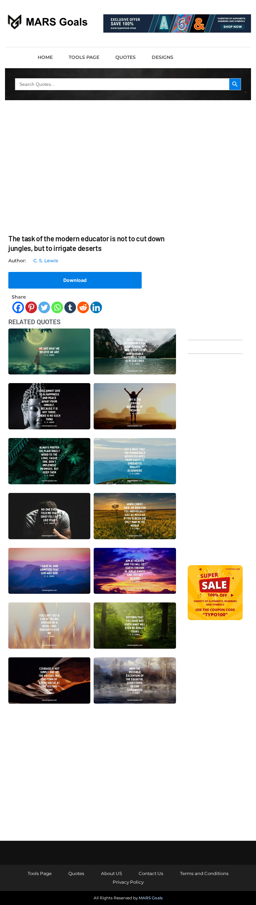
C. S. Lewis (45, 261)
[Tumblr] (70, 307)
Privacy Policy (128, 882)
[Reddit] (83, 307)
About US (111, 873)
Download (75, 280)
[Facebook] (18, 307)
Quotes (125, 57)
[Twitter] (44, 307)
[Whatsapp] (57, 307)
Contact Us (151, 873)
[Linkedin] (96, 307)
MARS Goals (151, 897)
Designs (162, 57)
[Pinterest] (31, 307)
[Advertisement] (215, 232)
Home (45, 57)
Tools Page (84, 57)
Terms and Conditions (204, 873)
